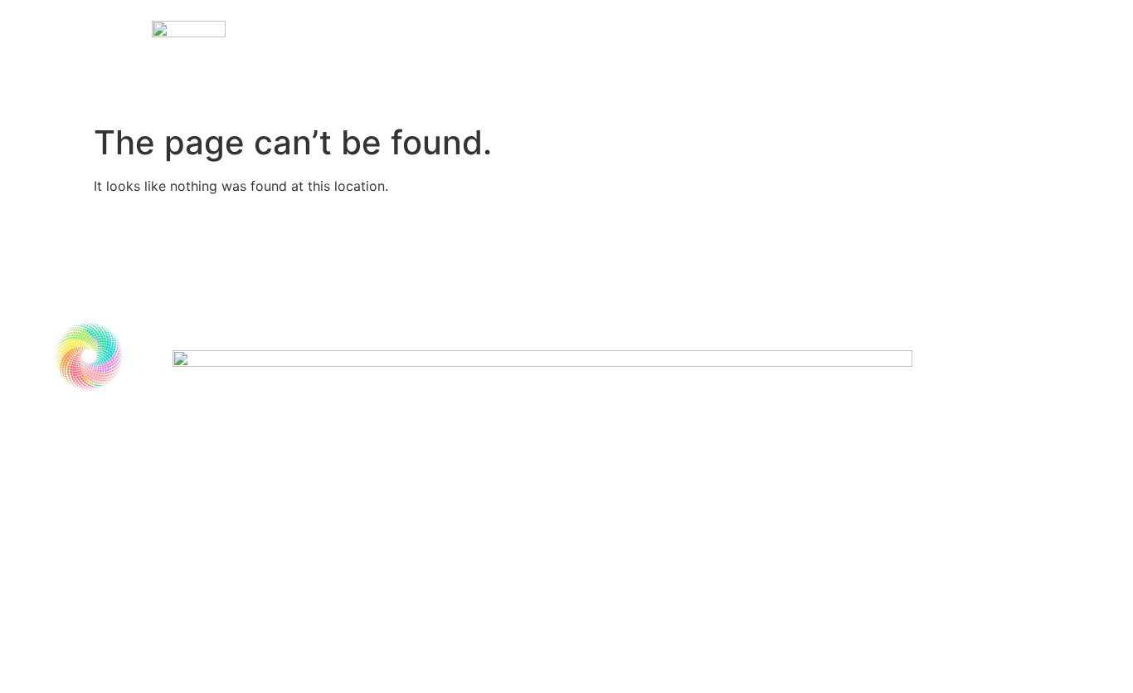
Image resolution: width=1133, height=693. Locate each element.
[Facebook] (67, 533)
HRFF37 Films (526, 58)
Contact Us (914, 58)
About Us (663, 58)
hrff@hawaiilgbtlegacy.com (150, 494)
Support (783, 58)
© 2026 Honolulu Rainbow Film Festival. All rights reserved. (217, 572)
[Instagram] (113, 533)
